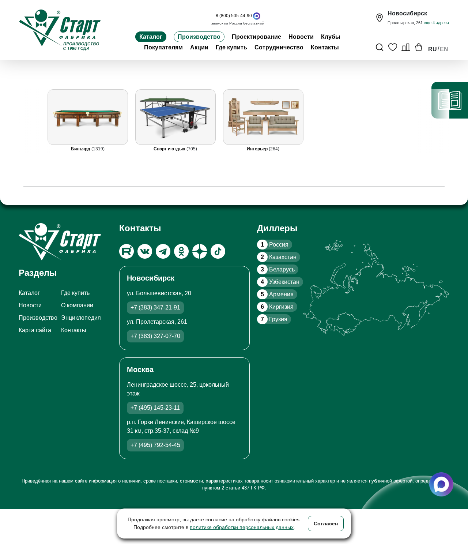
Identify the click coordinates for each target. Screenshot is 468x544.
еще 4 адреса (436, 22)
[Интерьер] (263, 117)
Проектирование (256, 37)
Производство (199, 37)
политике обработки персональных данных (242, 527)
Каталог (150, 37)
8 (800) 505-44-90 (234, 15)
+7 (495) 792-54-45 (155, 445)
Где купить (231, 47)
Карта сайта (35, 330)
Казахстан (279, 257)
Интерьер (258, 148)
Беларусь (278, 269)
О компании (77, 305)
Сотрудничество (278, 47)
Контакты (325, 47)
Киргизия (277, 307)
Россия (274, 244)
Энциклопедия (81, 318)
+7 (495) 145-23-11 (155, 408)
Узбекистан (280, 282)
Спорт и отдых (170, 148)
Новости (301, 37)
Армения (277, 294)
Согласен (326, 523)
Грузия (274, 319)
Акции (199, 47)
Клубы (330, 37)
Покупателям (163, 47)
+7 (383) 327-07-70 (155, 336)
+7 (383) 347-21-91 (155, 307)
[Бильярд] (88, 117)
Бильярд (81, 148)
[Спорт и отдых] (175, 117)
